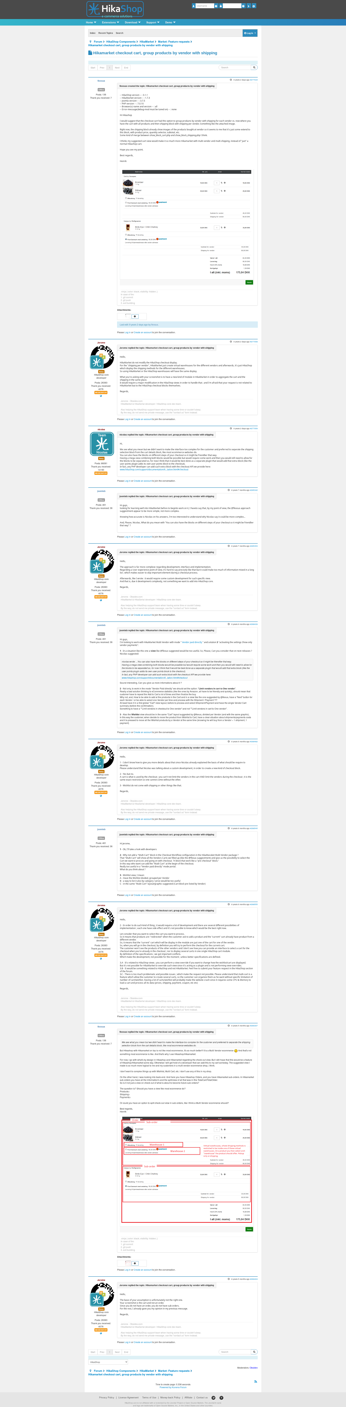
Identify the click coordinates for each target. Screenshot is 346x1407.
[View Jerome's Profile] (102, 356)
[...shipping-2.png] (187, 1173)
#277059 (254, 428)
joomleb (101, 491)
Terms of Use (149, 1397)
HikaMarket (147, 41)
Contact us (202, 1397)
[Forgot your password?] (243, 5)
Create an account (143, 332)
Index (93, 33)
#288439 (254, 624)
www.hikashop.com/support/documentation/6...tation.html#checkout (154, 469)
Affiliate (188, 1397)
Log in (128, 332)
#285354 (254, 546)
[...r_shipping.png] (187, 226)
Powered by (165, 1387)
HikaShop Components (121, 41)
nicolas (101, 429)
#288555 (254, 904)
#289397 (254, 1025)
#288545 (254, 828)
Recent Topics (105, 33)
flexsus (101, 80)
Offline (101, 89)
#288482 (254, 741)
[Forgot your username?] (216, 5)
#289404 (254, 1279)
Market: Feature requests (174, 41)
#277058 (254, 341)
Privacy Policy (106, 1397)
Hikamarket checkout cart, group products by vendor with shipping (130, 45)
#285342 (254, 490)
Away (101, 371)
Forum (98, 41)
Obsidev (254, 1367)
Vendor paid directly (191, 642)
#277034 (254, 79)
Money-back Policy (170, 1397)
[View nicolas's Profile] (102, 443)
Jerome (101, 342)
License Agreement (128, 1397)
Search (119, 33)
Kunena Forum (179, 1387)
